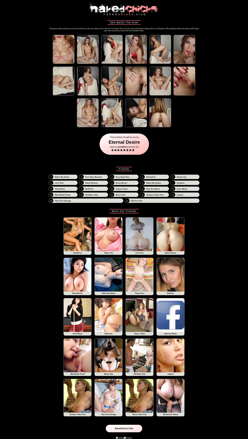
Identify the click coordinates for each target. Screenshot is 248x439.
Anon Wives (77, 334)
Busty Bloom (77, 293)
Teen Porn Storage (108, 414)
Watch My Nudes (108, 293)
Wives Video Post (140, 414)
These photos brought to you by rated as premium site (124, 144)
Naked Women (170, 253)
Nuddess (170, 293)
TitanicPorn (139, 293)
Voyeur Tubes (139, 334)
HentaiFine (77, 253)
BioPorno (108, 334)
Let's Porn (139, 253)
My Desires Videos (170, 414)
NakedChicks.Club (124, 428)
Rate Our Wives (170, 334)
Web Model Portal (77, 374)
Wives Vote (108, 374)
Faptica (170, 374)
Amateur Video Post (77, 414)
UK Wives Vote (139, 374)
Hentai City (108, 253)
